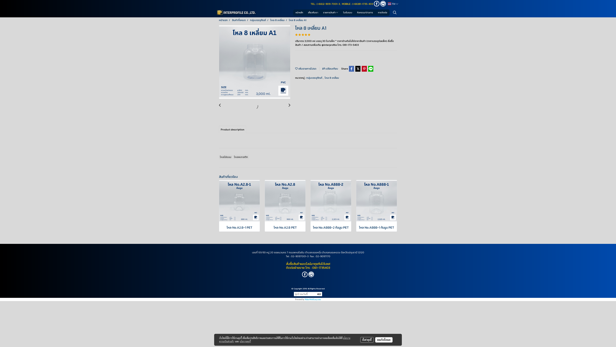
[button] (394, 12)
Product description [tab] (232, 129)
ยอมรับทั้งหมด (384, 339)
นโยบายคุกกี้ (245, 341)
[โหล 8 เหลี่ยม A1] (254, 62)
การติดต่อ (382, 12)
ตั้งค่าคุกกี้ (367, 339)
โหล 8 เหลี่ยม (332, 78)
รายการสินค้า (329, 12)
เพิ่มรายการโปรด (307, 69)
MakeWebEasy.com (313, 299)
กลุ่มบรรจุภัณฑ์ (314, 78)
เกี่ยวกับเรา (313, 12)
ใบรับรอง (347, 12)
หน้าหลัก (299, 12)
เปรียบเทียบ (331, 69)
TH (393, 4)
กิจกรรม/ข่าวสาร (365, 12)
